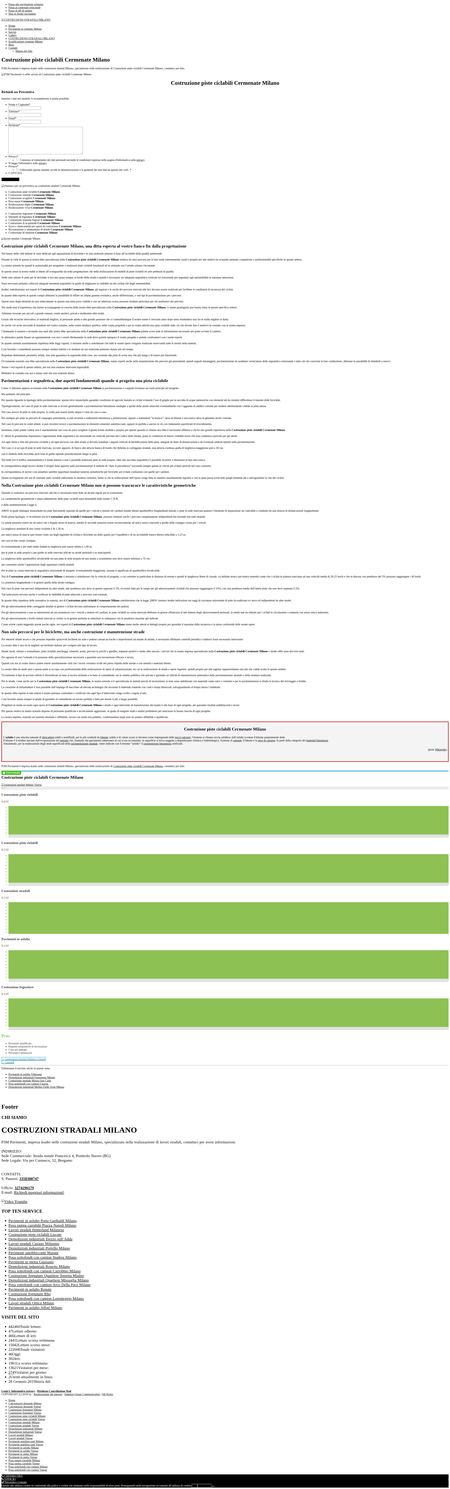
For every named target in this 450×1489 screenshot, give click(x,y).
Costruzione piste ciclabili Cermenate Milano (138, 766)
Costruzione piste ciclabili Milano (27, 1416)
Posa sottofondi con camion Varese (27, 1469)
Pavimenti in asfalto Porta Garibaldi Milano (42, 1220)
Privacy (13, 156)
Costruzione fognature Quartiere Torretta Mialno (46, 1275)
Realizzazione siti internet (48, 1394)
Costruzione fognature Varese (24, 1412)
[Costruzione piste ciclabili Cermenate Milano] (21, 784)
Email (12, 118)
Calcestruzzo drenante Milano (24, 1403)
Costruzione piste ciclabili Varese (26, 1419)
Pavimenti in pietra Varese (22, 1457)
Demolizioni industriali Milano (25, 1428)
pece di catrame (266, 740)
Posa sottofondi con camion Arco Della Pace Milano (49, 1284)
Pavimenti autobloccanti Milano (26, 1441)
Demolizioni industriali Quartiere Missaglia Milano (48, 1280)
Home (11, 1400)
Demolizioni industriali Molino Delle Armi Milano (36, 1086)
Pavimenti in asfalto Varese (23, 1450)
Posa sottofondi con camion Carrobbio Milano (44, 1271)
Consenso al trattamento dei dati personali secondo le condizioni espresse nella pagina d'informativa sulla (82, 159)
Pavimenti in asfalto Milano (23, 1447)
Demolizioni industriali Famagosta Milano (31, 1077)
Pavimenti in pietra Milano (23, 1454)
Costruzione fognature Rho (29, 1294)
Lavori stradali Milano (20, 1435)
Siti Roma (107, 1394)
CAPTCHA (15, 173)
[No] (213, 1486)
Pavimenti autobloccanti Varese (25, 1444)
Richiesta (14, 125)
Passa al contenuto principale (24, 7)
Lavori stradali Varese (20, 1438)
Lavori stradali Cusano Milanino (33, 1243)
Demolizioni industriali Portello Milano (39, 1248)
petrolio (64, 740)
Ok (194, 1485)
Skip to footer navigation (22, 13)
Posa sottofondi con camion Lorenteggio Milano (46, 1298)
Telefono (14, 111)
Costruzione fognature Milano (25, 1409)
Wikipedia (440, 749)
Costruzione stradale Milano (24, 1422)
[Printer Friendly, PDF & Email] (11, 772)
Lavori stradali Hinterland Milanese (36, 1230)
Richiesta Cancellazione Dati (54, 1391)
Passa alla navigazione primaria (25, 4)
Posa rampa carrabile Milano (24, 1460)
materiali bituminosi (317, 740)
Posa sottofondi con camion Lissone (28, 1083)
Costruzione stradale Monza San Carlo (29, 1080)
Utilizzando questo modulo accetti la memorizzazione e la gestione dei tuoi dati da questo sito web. (75, 169)
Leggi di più (204, 1485)
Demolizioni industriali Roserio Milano (39, 1266)
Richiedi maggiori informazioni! (39, 1192)
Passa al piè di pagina (20, 10)
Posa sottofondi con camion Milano (28, 1466)
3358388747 (29, 1178)
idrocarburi (48, 737)
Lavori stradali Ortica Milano (31, 1303)
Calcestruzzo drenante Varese (24, 1406)
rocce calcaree (183, 737)
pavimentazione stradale (84, 743)
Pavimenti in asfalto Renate (30, 1289)
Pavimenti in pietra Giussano (31, 1262)
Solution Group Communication (82, 1394)
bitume (104, 737)
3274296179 (24, 1188)
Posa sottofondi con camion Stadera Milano (42, 1257)
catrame (237, 740)
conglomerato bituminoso (157, 743)
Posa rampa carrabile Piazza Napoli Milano (42, 1225)
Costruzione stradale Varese (23, 1425)
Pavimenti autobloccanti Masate (33, 1252)
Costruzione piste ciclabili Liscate (35, 1234)
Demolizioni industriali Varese (25, 1431)
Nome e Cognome (19, 104)
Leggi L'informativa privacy (18, 1391)
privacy (140, 159)
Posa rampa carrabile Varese (24, 1463)
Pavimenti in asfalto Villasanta (25, 1074)
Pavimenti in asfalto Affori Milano (35, 1307)
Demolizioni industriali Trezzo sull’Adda (40, 1239)
